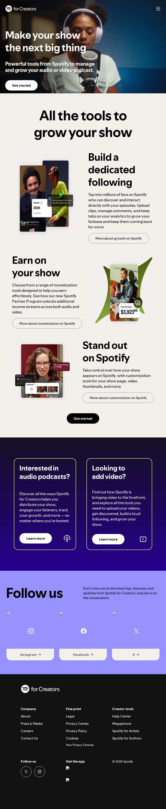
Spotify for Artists (125, 730)
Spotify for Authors (126, 738)
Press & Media (32, 723)
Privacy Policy (76, 730)
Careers (27, 730)
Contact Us (29, 738)
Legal (70, 716)
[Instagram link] (39, 771)
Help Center (121, 716)
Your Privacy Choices (80, 745)
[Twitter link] (26, 771)
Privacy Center (77, 723)
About (25, 716)
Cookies (72, 738)
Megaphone (121, 723)
